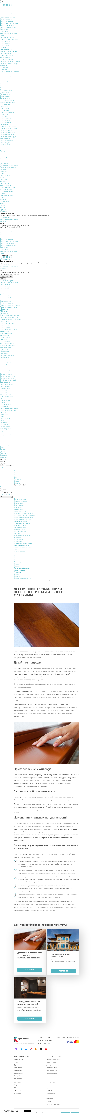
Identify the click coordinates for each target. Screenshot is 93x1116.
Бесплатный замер (20, 554)
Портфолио (17, 479)
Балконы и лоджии (51, 1073)
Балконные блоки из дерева (23, 513)
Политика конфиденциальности (70, 1112)
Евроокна (16, 1062)
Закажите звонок (8, 7)
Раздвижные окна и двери (23, 544)
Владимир (3, 467)
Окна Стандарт (19, 505)
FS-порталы (18, 541)
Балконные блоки (51, 1070)
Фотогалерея (18, 562)
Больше (16, 564)
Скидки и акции (50, 1093)
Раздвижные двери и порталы (24, 535)
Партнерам (17, 475)
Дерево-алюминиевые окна (23, 517)
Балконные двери (20, 525)
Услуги (16, 550)
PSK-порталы (18, 539)
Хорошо (27, 1111)
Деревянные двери (20, 521)
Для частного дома (20, 531)
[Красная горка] (21, 1039)
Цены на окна (18, 1078)
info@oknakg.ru (5, 259)
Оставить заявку (6, 497)
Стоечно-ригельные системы (23, 548)
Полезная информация (53, 1104)
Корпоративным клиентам (22, 578)
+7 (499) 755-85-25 (6, 5)
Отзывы (16, 481)
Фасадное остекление (21, 546)
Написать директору (73, 1037)
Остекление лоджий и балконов (24, 515)
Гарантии (17, 566)
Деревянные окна (20, 499)
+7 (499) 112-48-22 (45, 1038)
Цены (16, 477)
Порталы (17, 533)
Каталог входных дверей (22, 523)
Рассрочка (17, 572)
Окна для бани (19, 503)
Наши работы (50, 1096)
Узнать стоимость (6, 276)
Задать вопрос (61, 1037)
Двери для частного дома (53, 1065)
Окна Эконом (18, 507)
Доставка (17, 556)
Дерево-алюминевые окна (23, 519)
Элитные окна (18, 509)
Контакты (17, 483)
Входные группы (19, 529)
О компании (18, 471)
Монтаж (16, 558)
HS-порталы (18, 537)
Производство (18, 473)
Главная (16, 580)
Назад (3, 278)
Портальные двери (20, 527)
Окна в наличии (18, 1073)
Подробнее (29, 970)
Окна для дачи (18, 1070)
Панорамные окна (20, 511)
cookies (12, 1110)
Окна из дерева (18, 1059)
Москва (2, 469)
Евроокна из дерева (20, 501)
